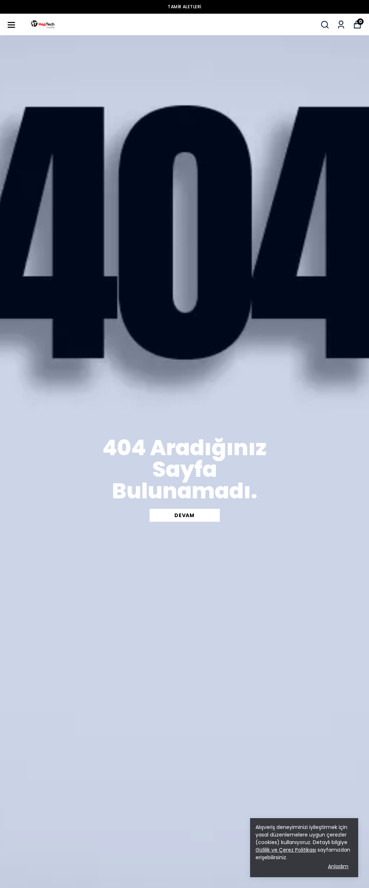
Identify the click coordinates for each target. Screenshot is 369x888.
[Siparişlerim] (341, 24)
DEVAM (184, 515)
